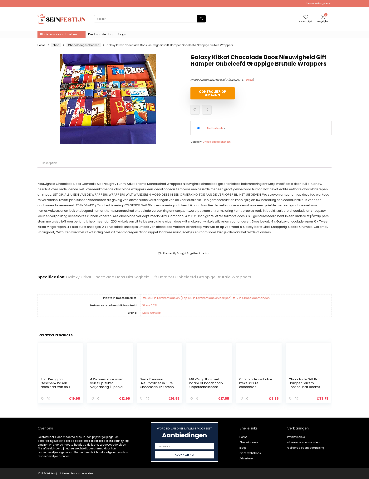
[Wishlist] (305, 17)
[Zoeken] (201, 18)
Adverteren (246, 458)
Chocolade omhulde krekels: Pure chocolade (255, 383)
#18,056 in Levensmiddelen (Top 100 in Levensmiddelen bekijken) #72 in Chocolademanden (206, 298)
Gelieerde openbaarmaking (305, 448)
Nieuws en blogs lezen (319, 3)
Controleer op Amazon (212, 93)
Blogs (122, 34)
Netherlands (215, 128)
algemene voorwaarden (303, 442)
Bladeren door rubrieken (58, 34)
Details (249, 79)
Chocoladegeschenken (83, 45)
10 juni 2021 (149, 305)
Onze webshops (250, 453)
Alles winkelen (248, 442)
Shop (56, 45)
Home (41, 45)
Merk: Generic (151, 313)
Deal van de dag (100, 34)
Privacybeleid (296, 437)
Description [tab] (49, 163)
